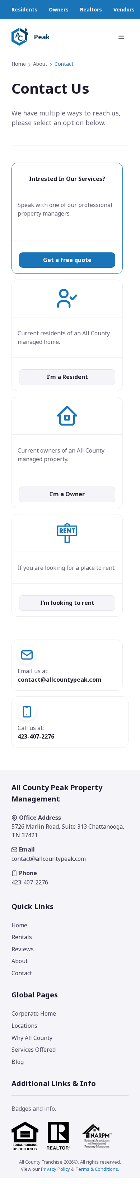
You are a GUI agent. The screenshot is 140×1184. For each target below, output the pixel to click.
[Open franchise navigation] (121, 37)
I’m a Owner (67, 494)
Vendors (124, 9)
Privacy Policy (55, 1169)
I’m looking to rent (67, 603)
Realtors (91, 9)
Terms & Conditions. (97, 1169)
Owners (59, 9)
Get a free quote (67, 260)
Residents (24, 9)
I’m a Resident (67, 377)
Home (18, 63)
